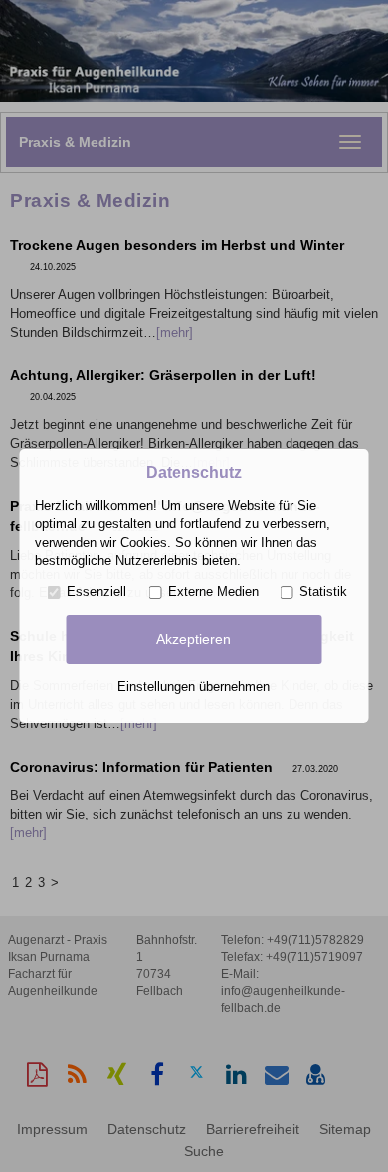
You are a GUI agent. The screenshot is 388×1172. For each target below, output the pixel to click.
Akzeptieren (193, 639)
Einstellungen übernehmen (193, 686)
